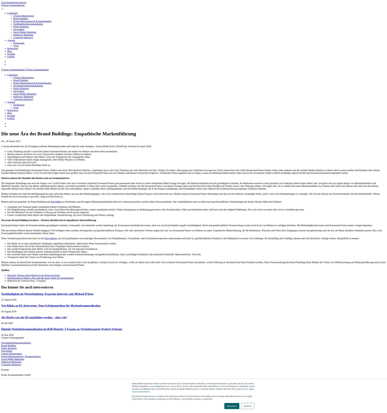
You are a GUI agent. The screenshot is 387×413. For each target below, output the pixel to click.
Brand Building (20, 18)
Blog (9, 51)
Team (16, 46)
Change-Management (23, 16)
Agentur (11, 40)
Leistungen (12, 13)
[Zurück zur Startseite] (13, 5)
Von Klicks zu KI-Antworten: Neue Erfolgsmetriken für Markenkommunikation (51, 305)
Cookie (245, 389)
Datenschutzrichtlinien (141, 391)
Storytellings (51, 238)
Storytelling (18, 29)
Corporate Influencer (23, 37)
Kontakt (11, 54)
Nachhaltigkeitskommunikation (28, 24)
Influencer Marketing (23, 35)
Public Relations (21, 26)
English (11, 56)
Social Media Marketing (24, 32)
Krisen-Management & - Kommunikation (21, 356)
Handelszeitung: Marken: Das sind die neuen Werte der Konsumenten (40, 278)
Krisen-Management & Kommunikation (32, 21)
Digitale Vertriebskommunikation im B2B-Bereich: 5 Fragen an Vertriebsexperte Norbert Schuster (61, 329)
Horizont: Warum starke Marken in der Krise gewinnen (33, 275)
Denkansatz (18, 43)
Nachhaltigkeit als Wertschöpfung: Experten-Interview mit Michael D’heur (47, 294)
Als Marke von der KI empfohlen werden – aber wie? (34, 317)
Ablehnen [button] (248, 406)
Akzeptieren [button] (232, 406)
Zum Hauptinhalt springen (13, 2)
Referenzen (12, 48)
